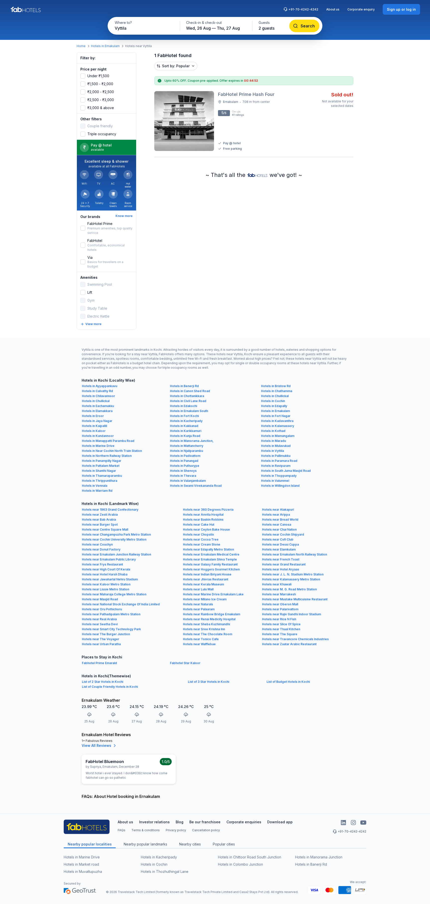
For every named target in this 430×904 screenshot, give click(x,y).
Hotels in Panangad (184, 461)
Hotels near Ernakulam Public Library (109, 559)
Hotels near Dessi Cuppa (280, 544)
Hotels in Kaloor (94, 431)
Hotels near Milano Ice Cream (204, 599)
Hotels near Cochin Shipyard (283, 534)
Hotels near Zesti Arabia (100, 514)
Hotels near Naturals (198, 604)
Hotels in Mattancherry (186, 446)
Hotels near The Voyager (100, 639)
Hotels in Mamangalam (277, 436)
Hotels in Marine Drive (98, 446)
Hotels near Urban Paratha (101, 644)
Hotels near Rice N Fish (279, 619)
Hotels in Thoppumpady (279, 476)
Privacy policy (176, 830)
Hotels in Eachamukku (98, 406)
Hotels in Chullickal (275, 396)
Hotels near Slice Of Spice (281, 624)
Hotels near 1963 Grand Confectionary (110, 509)
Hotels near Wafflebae (199, 644)
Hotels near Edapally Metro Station (208, 549)
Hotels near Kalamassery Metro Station (291, 579)
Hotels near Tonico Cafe (201, 639)
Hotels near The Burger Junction (106, 634)
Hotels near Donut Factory (101, 549)
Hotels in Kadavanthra (277, 421)
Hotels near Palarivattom (280, 609)
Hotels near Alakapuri (278, 509)
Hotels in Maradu (273, 441)
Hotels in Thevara (183, 476)
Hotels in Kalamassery (277, 426)
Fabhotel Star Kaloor (185, 663)
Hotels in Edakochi (183, 406)
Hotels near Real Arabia (99, 619)
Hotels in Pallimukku (275, 456)
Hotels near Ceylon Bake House (206, 529)
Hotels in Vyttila (272, 451)
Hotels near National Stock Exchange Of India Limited (121, 604)
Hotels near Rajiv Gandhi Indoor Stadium (291, 614)
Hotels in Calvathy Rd (97, 391)
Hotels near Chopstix (198, 534)
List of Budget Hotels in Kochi (288, 682)
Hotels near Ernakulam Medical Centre (211, 554)
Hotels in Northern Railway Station (107, 456)
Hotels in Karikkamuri (185, 431)
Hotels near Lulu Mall (198, 589)
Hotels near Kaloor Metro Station (106, 584)
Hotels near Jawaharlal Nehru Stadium (110, 579)
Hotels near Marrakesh (279, 594)
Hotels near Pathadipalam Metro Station (111, 614)
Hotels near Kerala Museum (203, 584)
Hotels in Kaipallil (94, 426)
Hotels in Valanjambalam (188, 481)
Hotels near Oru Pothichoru (102, 609)
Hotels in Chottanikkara (187, 396)
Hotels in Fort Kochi (184, 416)
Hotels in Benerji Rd (184, 386)
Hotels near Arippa (276, 514)
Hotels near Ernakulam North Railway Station (294, 554)
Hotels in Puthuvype (184, 466)
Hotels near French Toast (280, 559)
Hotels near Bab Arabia (99, 519)
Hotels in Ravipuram (275, 466)
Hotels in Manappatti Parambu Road (108, 441)
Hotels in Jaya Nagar (97, 421)
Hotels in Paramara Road (279, 461)
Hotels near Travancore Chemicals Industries (295, 639)
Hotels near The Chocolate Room (207, 634)
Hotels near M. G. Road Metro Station (289, 589)
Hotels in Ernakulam (105, 46)
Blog (179, 822)
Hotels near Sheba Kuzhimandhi (206, 624)
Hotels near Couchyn (97, 544)
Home (81, 46)
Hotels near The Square (279, 634)
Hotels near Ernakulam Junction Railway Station (116, 554)
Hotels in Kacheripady (186, 421)
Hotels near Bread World (280, 519)
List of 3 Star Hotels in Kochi (208, 682)
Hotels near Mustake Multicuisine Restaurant (294, 599)
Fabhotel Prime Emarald (99, 663)
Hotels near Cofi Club (277, 539)
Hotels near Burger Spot (100, 524)
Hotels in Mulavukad (276, 446)
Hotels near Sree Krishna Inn (204, 629)
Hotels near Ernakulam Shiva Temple (210, 559)
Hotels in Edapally (274, 406)
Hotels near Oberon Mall (280, 604)
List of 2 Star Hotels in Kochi (102, 682)
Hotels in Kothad (273, 431)
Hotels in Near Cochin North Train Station (112, 451)
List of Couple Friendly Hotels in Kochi (110, 687)
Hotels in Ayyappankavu (99, 386)
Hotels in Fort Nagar (275, 416)
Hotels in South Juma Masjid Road (286, 471)
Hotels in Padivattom (185, 456)
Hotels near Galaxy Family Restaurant (210, 564)
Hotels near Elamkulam (279, 549)
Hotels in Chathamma (276, 391)
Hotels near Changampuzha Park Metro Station (116, 534)
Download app (280, 822)
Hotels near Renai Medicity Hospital (209, 619)
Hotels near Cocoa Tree (200, 539)
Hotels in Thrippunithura (99, 481)
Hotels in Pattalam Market (100, 466)
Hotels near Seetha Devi (100, 624)
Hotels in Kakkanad (184, 426)
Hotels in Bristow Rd (276, 386)
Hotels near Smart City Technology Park (111, 629)
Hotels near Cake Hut (198, 524)
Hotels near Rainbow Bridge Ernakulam (211, 614)
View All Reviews (96, 745)
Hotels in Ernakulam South (189, 411)
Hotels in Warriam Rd (97, 490)
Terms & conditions (145, 830)
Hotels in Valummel (275, 481)
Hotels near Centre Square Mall (105, 529)
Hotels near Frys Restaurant (102, 564)
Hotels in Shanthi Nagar (99, 471)
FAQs (121, 830)
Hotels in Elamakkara (97, 411)
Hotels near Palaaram (199, 609)
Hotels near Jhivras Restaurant (205, 579)
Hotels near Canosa (276, 524)
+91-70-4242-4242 (303, 9)
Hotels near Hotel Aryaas (280, 569)
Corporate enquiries (243, 822)
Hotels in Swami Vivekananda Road (196, 485)
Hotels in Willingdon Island (280, 485)
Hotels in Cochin (273, 401)
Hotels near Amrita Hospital (203, 514)
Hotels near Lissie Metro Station (105, 589)
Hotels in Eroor (93, 416)
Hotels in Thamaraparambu (102, 476)
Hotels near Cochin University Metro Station (114, 539)
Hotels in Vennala (94, 485)
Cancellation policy (206, 830)
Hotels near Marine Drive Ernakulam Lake (213, 594)
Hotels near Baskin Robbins (203, 519)
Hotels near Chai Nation (279, 529)
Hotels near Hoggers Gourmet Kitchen (211, 569)
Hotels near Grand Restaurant (284, 564)
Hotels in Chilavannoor (98, 396)
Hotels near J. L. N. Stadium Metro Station (292, 574)
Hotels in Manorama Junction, (192, 441)
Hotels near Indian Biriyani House (207, 574)
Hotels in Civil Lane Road (188, 401)
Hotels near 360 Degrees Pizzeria (208, 509)
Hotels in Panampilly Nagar (101, 461)
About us (332, 9)
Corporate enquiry (361, 9)
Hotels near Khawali (276, 584)
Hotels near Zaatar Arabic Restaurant (289, 644)
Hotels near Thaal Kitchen (281, 629)
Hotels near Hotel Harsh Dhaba (104, 574)
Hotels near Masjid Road (100, 599)
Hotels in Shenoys (183, 471)
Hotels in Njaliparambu (186, 451)
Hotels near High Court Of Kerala (106, 569)
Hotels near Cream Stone (201, 544)
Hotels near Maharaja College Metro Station (114, 594)
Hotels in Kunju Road (185, 436)
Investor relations (154, 822)
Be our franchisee (204, 822)
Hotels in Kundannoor (98, 436)
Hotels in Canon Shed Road (190, 391)
